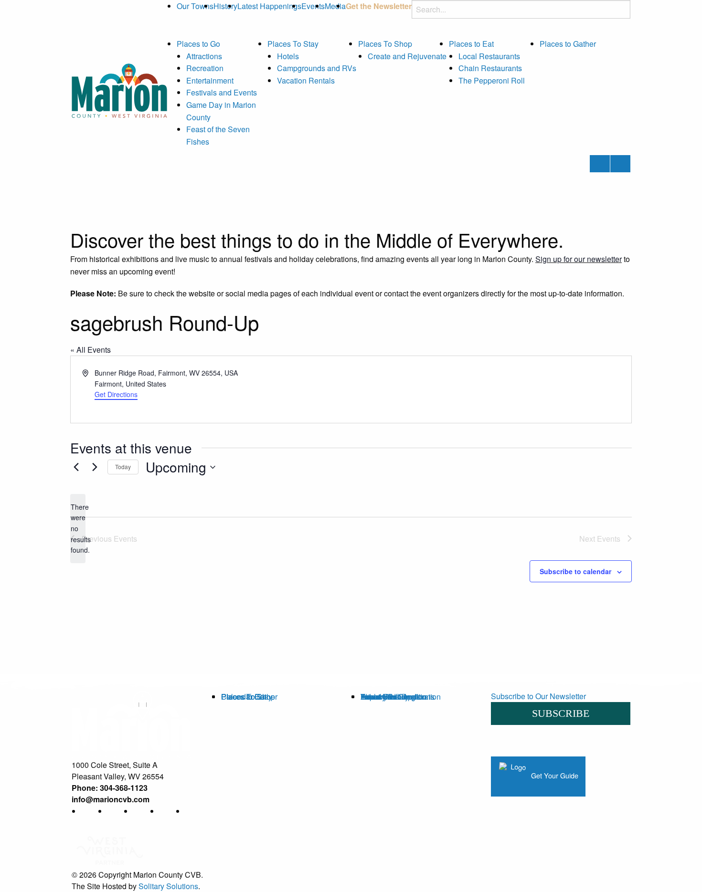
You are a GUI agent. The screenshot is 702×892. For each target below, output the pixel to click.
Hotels (288, 56)
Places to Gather (568, 43)
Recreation (204, 68)
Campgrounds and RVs (316, 68)
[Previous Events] (76, 467)
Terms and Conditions (398, 696)
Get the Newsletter (379, 5)
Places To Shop (385, 43)
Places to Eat (471, 43)
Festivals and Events (221, 92)
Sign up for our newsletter (578, 258)
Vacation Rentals (306, 80)
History (225, 5)
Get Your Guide (553, 775)
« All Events (90, 349)
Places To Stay (293, 43)
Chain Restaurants (490, 68)
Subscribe (560, 713)
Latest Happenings (269, 5)
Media (335, 5)
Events (313, 5)
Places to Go (198, 43)
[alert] (77, 528)
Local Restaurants (489, 56)
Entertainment (210, 80)
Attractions (204, 56)
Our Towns (195, 5)
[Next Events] (94, 467)
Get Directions (116, 394)
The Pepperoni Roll (491, 80)
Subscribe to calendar (575, 571)
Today (123, 466)
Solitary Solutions (168, 886)
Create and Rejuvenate (407, 56)
